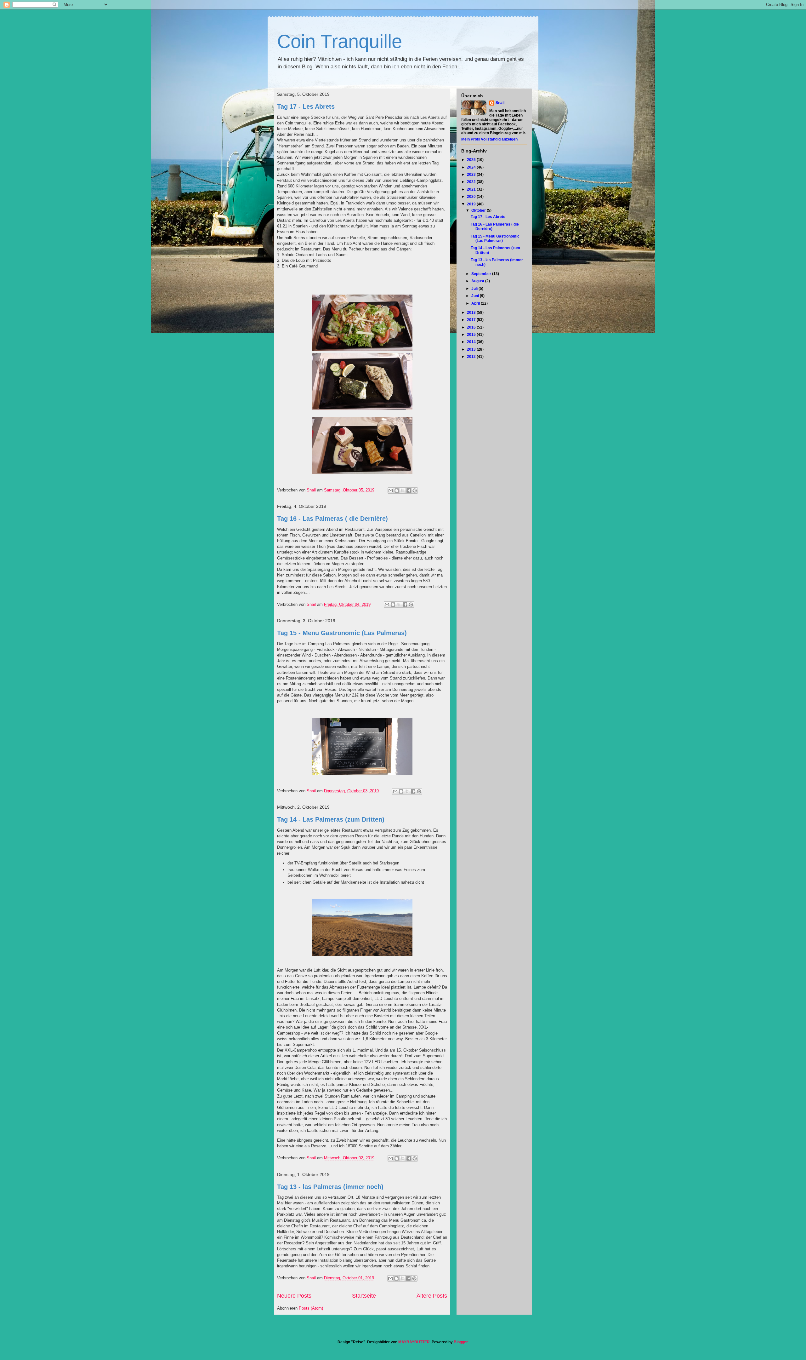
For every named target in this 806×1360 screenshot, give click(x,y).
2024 (472, 167)
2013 (472, 349)
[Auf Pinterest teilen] (415, 490)
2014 (472, 342)
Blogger (461, 1342)
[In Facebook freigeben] (409, 490)
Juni (475, 296)
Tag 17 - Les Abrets (306, 106)
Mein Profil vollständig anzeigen (489, 139)
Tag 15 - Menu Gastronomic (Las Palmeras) (342, 632)
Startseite (364, 1296)
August (478, 281)
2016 (472, 327)
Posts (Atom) (311, 1308)
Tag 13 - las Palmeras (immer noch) (330, 1186)
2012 (472, 356)
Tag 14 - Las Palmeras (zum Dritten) (330, 819)
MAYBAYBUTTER (414, 1342)
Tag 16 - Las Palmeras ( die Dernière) (332, 518)
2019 (472, 204)
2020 (472, 196)
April (476, 303)
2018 (472, 312)
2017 (472, 320)
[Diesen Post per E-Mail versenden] (391, 490)
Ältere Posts (432, 1296)
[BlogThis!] (397, 490)
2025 (472, 160)
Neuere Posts (294, 1296)
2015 (472, 334)
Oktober (479, 210)
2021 (472, 189)
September (481, 274)
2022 (472, 182)
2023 (472, 174)
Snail (500, 102)
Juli (475, 288)
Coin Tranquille (339, 41)
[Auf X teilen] (403, 490)
